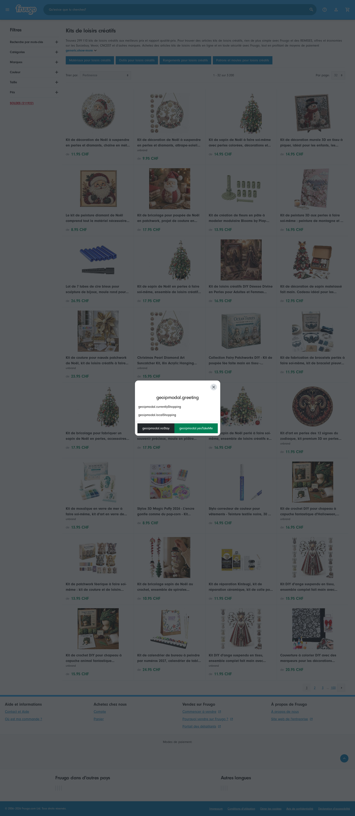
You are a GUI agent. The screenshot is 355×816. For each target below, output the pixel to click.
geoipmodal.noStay (155, 428)
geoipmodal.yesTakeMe (196, 428)
